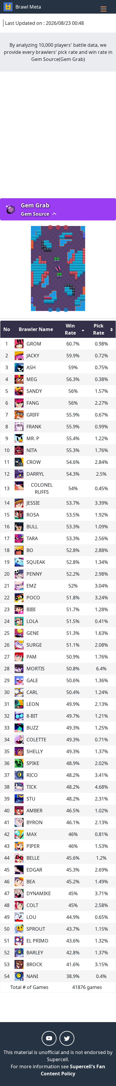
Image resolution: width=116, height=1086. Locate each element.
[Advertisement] (58, 135)
